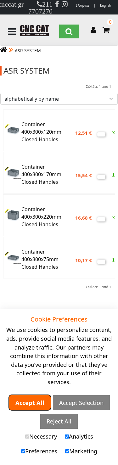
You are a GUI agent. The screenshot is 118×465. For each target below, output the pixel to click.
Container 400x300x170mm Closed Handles (41, 174)
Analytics (81, 436)
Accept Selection (81, 402)
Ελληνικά (82, 5)
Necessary (43, 436)
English (105, 5)
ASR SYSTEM (28, 50)
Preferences (41, 451)
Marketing (83, 451)
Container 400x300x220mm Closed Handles (41, 217)
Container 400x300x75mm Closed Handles (40, 259)
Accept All (29, 402)
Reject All (59, 421)
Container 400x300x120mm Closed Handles (41, 132)
